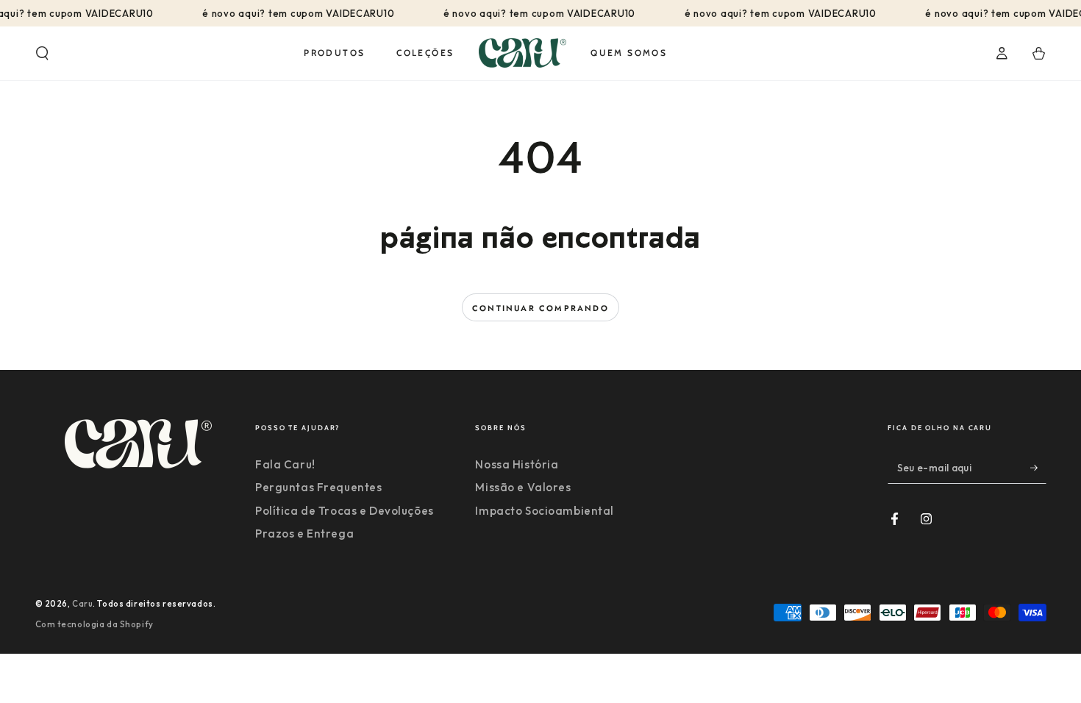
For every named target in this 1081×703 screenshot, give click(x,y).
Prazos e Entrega (304, 533)
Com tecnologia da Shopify (94, 624)
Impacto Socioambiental (544, 511)
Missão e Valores (523, 487)
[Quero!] (1038, 467)
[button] (42, 53)
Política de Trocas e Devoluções (344, 511)
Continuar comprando (540, 308)
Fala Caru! (285, 464)
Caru (82, 604)
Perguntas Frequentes (318, 487)
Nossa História (516, 464)
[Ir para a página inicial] (522, 53)
